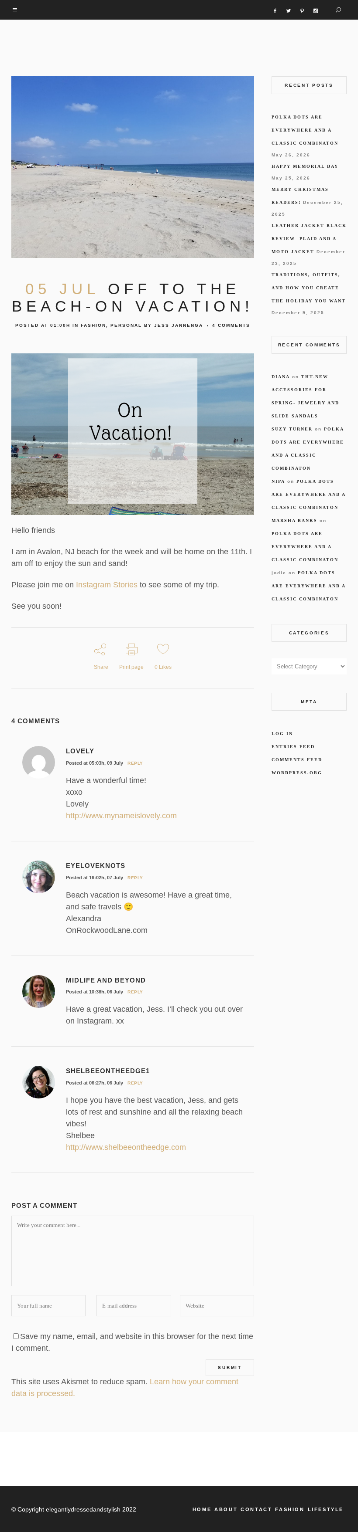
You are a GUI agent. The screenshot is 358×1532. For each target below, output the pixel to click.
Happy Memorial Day (305, 166)
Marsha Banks (294, 520)
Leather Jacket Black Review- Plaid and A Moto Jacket (309, 238)
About (226, 1509)
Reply (135, 763)
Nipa (278, 481)
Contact (256, 1509)
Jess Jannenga (178, 325)
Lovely (80, 751)
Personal (126, 325)
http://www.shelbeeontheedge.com (126, 1147)
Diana (281, 376)
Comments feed (297, 759)
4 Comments (231, 325)
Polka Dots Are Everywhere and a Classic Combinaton (305, 130)
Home (202, 1509)
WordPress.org (297, 772)
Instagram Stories (106, 584)
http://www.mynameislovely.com (121, 815)
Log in (282, 733)
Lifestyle (326, 1509)
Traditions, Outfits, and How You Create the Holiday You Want (309, 287)
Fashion (93, 325)
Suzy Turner (292, 429)
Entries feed (293, 746)
